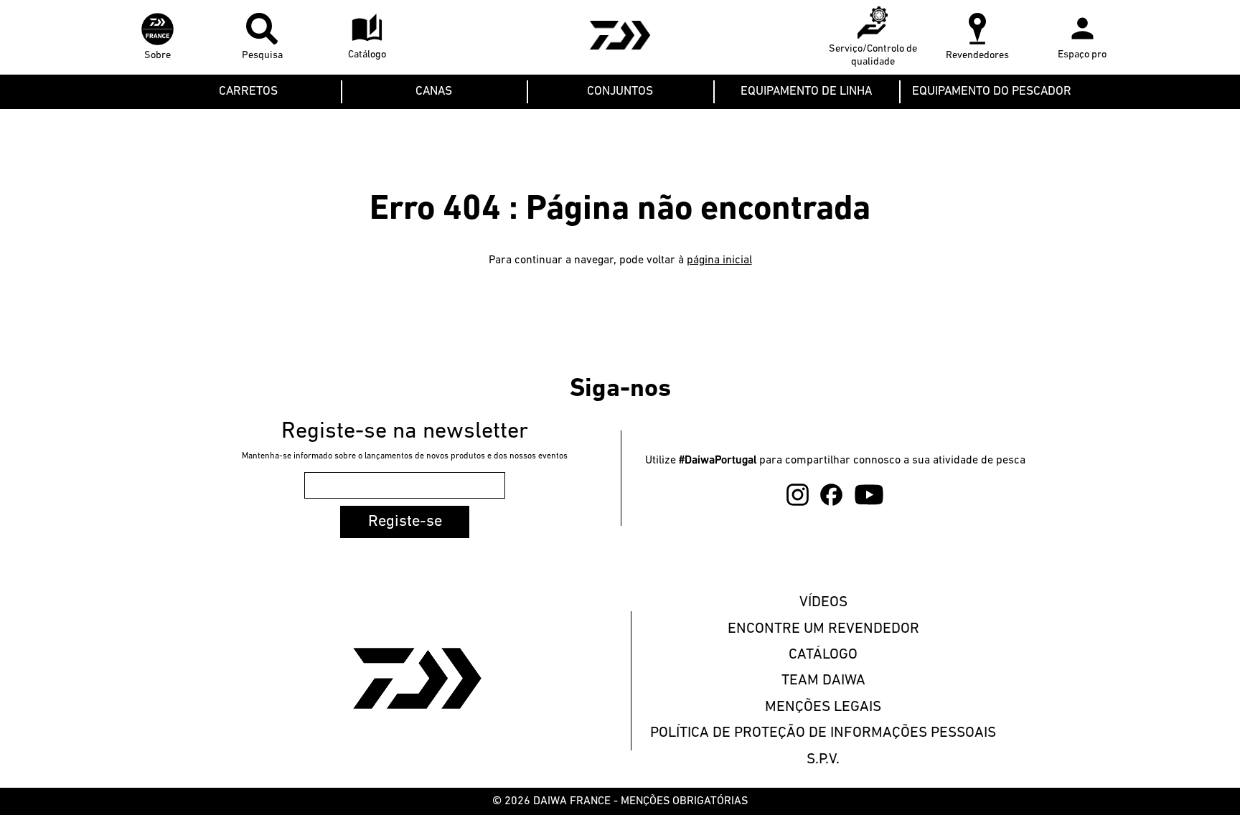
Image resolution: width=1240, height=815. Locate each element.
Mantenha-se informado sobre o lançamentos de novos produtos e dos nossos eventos (405, 456)
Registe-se (405, 522)
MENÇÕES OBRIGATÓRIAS (684, 801)
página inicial (719, 260)
